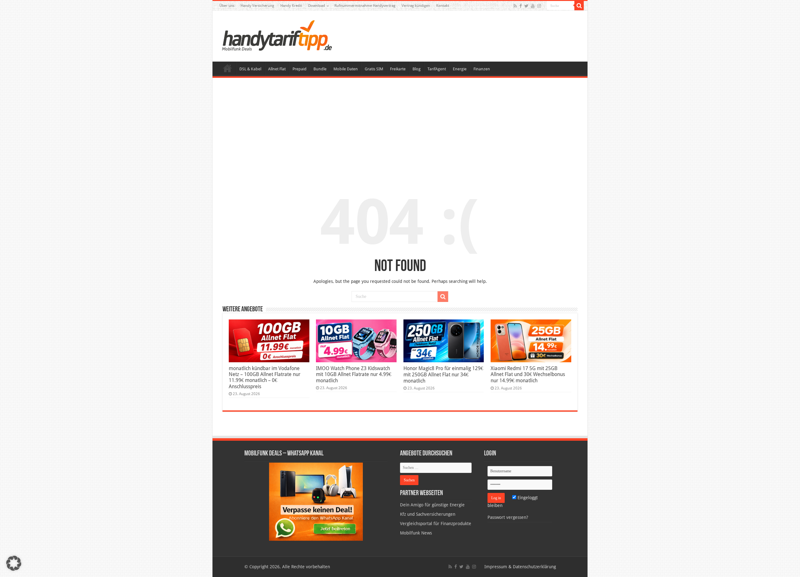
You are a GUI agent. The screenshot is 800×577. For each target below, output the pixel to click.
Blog (416, 69)
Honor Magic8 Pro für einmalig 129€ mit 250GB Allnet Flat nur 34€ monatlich (443, 374)
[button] (579, 5)
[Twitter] (526, 6)
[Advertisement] (400, 129)
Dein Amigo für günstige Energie (432, 504)
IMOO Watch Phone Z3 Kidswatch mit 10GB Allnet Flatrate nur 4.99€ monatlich (353, 374)
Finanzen (481, 69)
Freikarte (398, 69)
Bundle (320, 69)
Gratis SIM (374, 69)
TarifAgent (437, 69)
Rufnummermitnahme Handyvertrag (364, 5)
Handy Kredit (291, 5)
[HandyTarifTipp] (276, 35)
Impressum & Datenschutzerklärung (520, 566)
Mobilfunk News (416, 532)
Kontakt (442, 5)
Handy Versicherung (257, 5)
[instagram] (539, 6)
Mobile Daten (345, 69)
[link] (316, 501)
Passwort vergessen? (508, 517)
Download (316, 5)
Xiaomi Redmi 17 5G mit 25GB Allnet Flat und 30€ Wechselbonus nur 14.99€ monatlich (528, 374)
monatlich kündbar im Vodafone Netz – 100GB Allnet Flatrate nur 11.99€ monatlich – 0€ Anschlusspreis (264, 377)
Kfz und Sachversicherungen (427, 514)
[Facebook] (520, 6)
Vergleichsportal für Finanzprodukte (435, 523)
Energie (460, 69)
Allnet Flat (277, 69)
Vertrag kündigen (416, 5)
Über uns (226, 5)
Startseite (227, 68)
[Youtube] (532, 6)
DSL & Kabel (250, 69)
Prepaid (299, 69)
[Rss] (515, 6)
